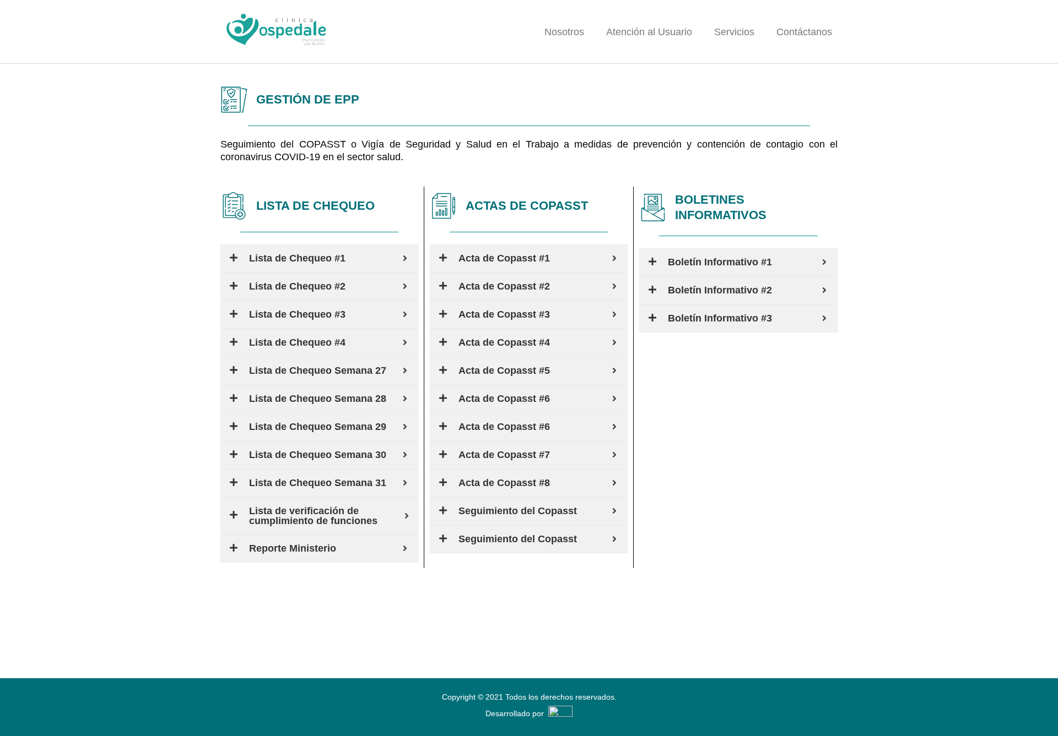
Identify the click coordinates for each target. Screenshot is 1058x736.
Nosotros (564, 31)
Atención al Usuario (649, 31)
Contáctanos (804, 31)
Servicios (734, 31)
